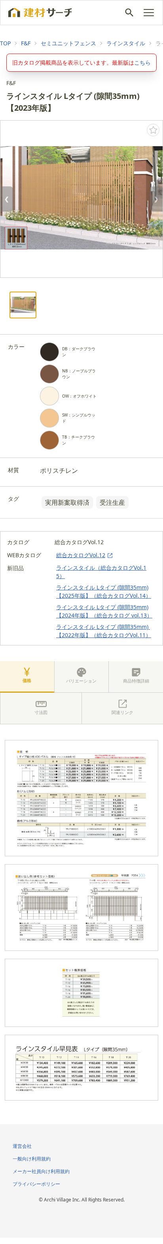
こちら (142, 62)
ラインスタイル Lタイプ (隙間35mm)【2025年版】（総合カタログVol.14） (103, 591)
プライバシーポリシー (36, 1184)
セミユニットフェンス (68, 43)
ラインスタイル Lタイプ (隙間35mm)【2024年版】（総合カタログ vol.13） (104, 611)
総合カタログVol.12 (80, 555)
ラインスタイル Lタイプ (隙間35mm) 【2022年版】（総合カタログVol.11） (103, 631)
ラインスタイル (125, 43)
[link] (5, 43)
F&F (25, 43)
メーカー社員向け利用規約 (41, 1171)
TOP (5, 43)
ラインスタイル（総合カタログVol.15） (101, 572)
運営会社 (22, 1146)
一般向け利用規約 (32, 1158)
